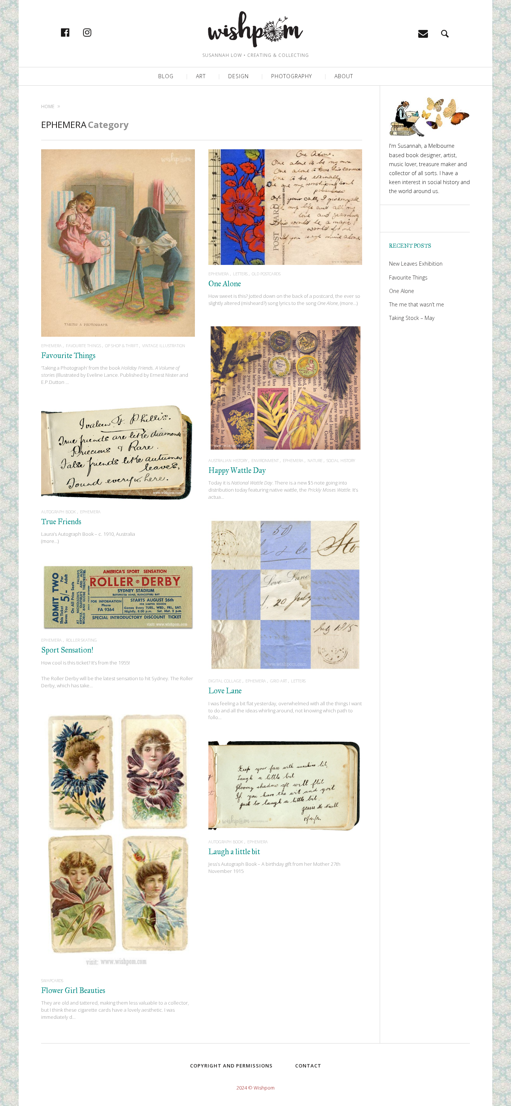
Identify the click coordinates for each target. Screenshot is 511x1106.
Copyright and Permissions (231, 1065)
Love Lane (225, 690)
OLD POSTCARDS (266, 274)
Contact (308, 1065)
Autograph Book (58, 512)
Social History (341, 460)
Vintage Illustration (163, 345)
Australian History (227, 460)
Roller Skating (81, 640)
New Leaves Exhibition (416, 263)
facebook (73, 32)
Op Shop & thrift (121, 345)
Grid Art (278, 681)
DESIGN (238, 76)
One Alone (224, 283)
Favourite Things (83, 345)
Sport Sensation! (67, 649)
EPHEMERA (51, 345)
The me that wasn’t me (416, 304)
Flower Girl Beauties (73, 990)
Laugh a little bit (234, 851)
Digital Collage (224, 681)
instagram (95, 32)
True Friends (61, 521)
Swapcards (52, 980)
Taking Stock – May (411, 317)
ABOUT (343, 76)
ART (201, 76)
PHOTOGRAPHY (291, 76)
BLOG (166, 76)
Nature (314, 460)
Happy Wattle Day (237, 470)
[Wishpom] (255, 29)
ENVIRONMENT (265, 460)
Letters (240, 274)
